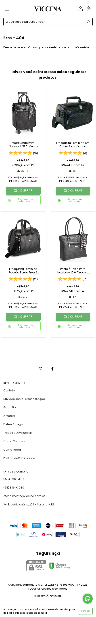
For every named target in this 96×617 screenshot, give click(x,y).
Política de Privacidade (19, 458)
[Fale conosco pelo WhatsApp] (88, 599)
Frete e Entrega (13, 424)
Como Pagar (12, 450)
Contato (9, 390)
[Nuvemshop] (48, 596)
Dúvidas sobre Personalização (24, 399)
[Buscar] (88, 22)
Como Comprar (14, 441)
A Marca (9, 416)
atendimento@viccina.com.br (24, 496)
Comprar (25, 190)
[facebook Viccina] (52, 369)
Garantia (9, 407)
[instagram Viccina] (40, 369)
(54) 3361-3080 (13, 487)
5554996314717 (13, 479)
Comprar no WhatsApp (25, 200)
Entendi (85, 611)
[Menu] (7, 9)
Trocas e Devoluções (17, 433)
